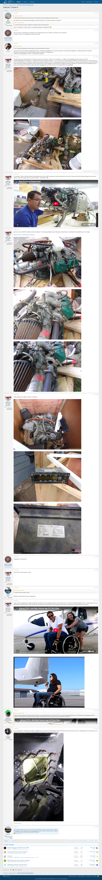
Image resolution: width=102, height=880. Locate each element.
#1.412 (96, 710)
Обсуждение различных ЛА (23, 849)
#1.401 (96, 13)
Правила (32, 1)
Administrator (92, 865)
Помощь (95, 876)
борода (8, 717)
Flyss (8, 865)
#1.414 (96, 826)
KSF (8, 853)
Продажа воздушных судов (19, 853)
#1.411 (96, 600)
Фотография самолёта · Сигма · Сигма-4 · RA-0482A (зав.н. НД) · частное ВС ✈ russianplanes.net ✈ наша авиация (42, 829)
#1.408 (96, 556)
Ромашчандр (8, 37)
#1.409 (96, 570)
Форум (18, 1)
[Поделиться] (94, 13)
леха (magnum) (10, 857)
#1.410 (96, 587)
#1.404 (96, 56)
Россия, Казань (9, 25)
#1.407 (96, 394)
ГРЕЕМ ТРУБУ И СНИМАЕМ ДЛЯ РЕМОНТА (24, 234)
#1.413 (96, 728)
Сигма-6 (9, 856)
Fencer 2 (8, 834)
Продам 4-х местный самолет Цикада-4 (18, 860)
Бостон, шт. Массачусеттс (9, 71)
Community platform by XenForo (46, 878)
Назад (6, 10)
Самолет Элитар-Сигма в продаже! (17, 852)
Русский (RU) (7, 876)
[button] (22, 2)
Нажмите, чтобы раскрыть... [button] (56, 724)
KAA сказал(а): (17, 46)
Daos (8, 735)
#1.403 (96, 43)
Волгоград (10, 597)
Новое (25, 1)
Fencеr (94, 857)
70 (15, 10)
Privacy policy (89, 876)
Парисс (8, 861)
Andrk (8, 51)
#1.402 (96, 30)
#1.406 (96, 229)
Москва (10, 739)
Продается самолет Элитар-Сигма (17, 864)
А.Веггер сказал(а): (18, 22)
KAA (8, 20)
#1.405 (96, 174)
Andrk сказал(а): (18, 15)
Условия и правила (81, 876)
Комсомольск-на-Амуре (8, 837)
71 (17, 10)
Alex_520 (93, 848)
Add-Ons (59, 878)
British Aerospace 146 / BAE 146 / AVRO (18, 847)
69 (12, 10)
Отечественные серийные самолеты (27, 857)
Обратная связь (72, 876)
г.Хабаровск (9, 722)
